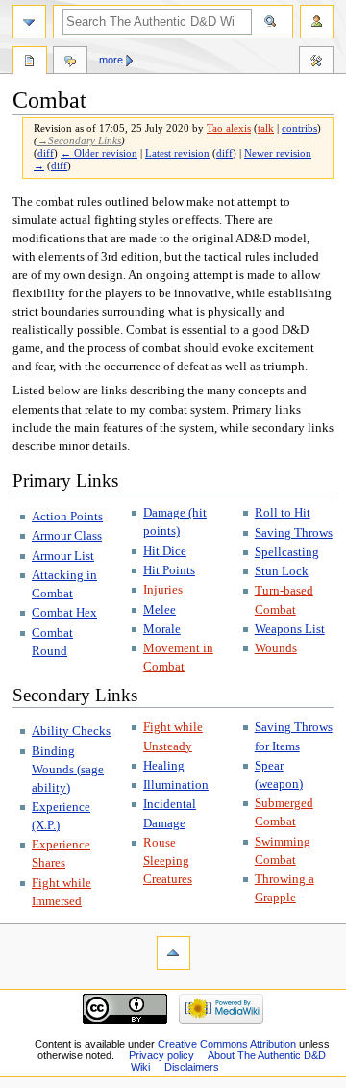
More (111, 59)
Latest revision (177, 153)
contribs (299, 128)
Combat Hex (64, 613)
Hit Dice (164, 551)
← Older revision (99, 153)
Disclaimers (191, 1067)
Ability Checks (71, 731)
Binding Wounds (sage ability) (68, 770)
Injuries (163, 589)
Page (29, 62)
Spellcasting (287, 552)
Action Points (67, 516)
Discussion (70, 62)
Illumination (176, 785)
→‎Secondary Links (79, 141)
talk (266, 128)
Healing (164, 765)
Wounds (276, 648)
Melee (159, 610)
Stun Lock (282, 571)
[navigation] (29, 21)
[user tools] (317, 21)
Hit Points (169, 570)
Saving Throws (294, 533)
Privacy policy (161, 1055)
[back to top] (173, 953)
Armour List (63, 556)
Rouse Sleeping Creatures (167, 861)
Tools (316, 62)
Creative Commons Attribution (227, 1044)
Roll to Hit (282, 512)
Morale (162, 629)
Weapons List (290, 629)
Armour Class (67, 536)
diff (45, 153)
